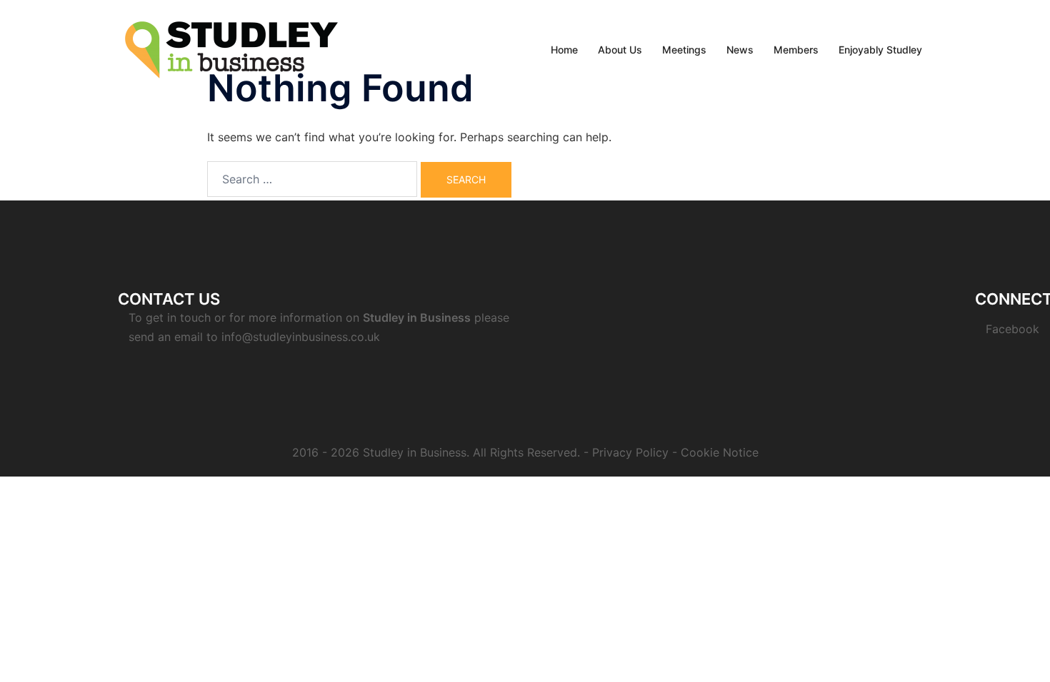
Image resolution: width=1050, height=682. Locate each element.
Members (796, 50)
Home (564, 50)
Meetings (684, 50)
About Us (620, 50)
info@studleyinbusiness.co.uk (300, 337)
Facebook (1012, 329)
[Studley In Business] (231, 48)
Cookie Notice (720, 452)
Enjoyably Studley (880, 50)
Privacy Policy (630, 452)
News (740, 50)
